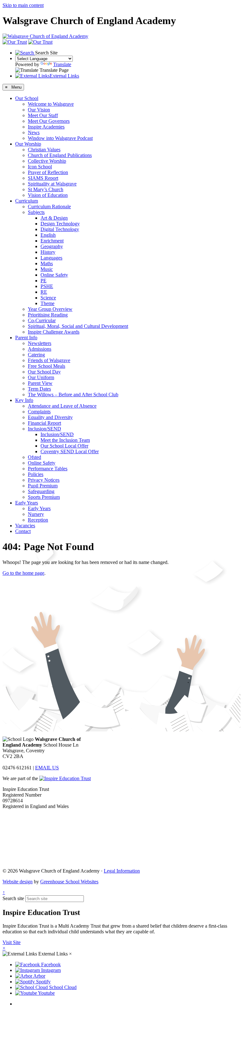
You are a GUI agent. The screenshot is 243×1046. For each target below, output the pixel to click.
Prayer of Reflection (48, 172)
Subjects (36, 212)
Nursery (36, 514)
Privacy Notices (43, 480)
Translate (62, 64)
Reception (38, 520)
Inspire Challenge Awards (53, 332)
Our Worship (28, 144)
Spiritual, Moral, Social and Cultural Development (78, 326)
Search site (13, 898)
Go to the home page (23, 573)
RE (43, 292)
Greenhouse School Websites (69, 881)
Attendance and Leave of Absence (62, 406)
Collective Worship (47, 161)
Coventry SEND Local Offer (69, 451)
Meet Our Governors (49, 121)
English (48, 235)
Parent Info (26, 337)
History (47, 252)
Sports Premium (44, 497)
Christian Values (44, 149)
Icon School (40, 166)
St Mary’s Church (45, 189)
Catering (36, 354)
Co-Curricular (42, 320)
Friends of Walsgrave (49, 360)
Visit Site (12, 942)
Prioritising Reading (48, 314)
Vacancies (25, 525)
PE (43, 280)
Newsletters (39, 343)
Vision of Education (48, 195)
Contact (23, 531)
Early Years (26, 502)
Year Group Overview (50, 309)
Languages (51, 257)
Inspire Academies (46, 126)
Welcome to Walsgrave (51, 104)
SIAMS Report (43, 178)
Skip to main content (23, 5)
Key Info (24, 400)
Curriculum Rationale (49, 206)
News (34, 132)
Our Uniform (41, 377)
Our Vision (39, 109)
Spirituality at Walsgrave (52, 183)
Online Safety (54, 275)
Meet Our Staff (43, 115)
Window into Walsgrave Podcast (60, 138)
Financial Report (44, 423)
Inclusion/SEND (44, 428)
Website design (18, 881)
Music (46, 269)
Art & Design (54, 218)
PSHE (46, 286)
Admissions (39, 349)
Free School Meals (46, 366)
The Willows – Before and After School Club (73, 394)
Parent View (40, 383)
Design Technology (60, 223)
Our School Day (44, 371)
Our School (26, 98)
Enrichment (52, 240)
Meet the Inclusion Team (65, 440)
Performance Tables (47, 468)
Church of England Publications (60, 155)
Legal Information (122, 871)
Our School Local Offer (64, 445)
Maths (46, 263)
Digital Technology (59, 229)
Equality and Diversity (50, 417)
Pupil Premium (43, 485)
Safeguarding (41, 491)
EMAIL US (47, 767)
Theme (47, 303)
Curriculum (26, 201)
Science (48, 297)
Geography (51, 246)
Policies (35, 474)
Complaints (39, 411)
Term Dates (39, 388)
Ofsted (34, 457)
